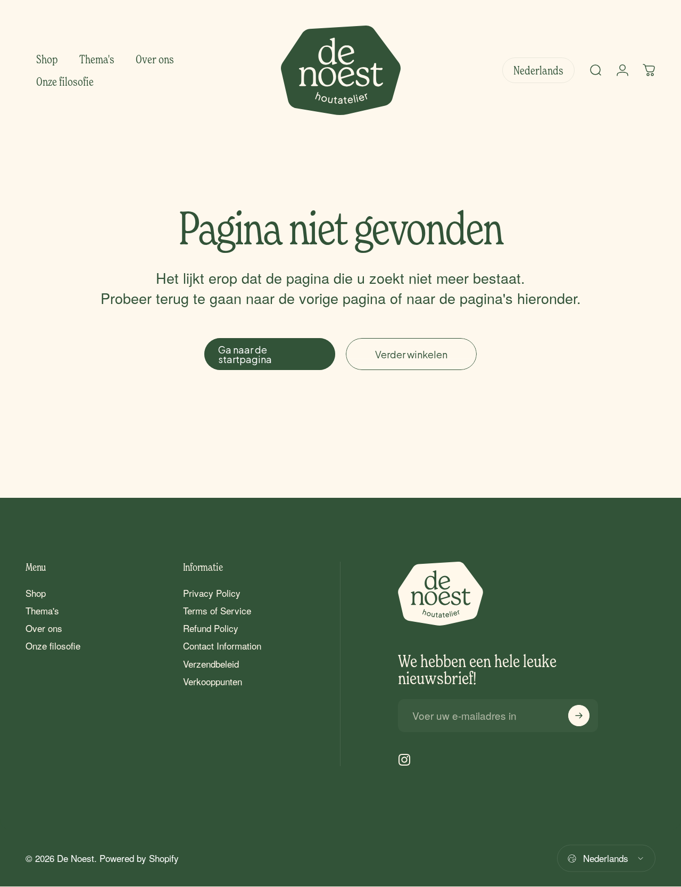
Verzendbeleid (211, 663)
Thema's (42, 610)
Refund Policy (210, 628)
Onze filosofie (53, 645)
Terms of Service (217, 610)
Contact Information (222, 645)
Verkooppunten (212, 681)
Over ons (44, 628)
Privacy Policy (211, 592)
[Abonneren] (578, 715)
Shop (36, 592)
